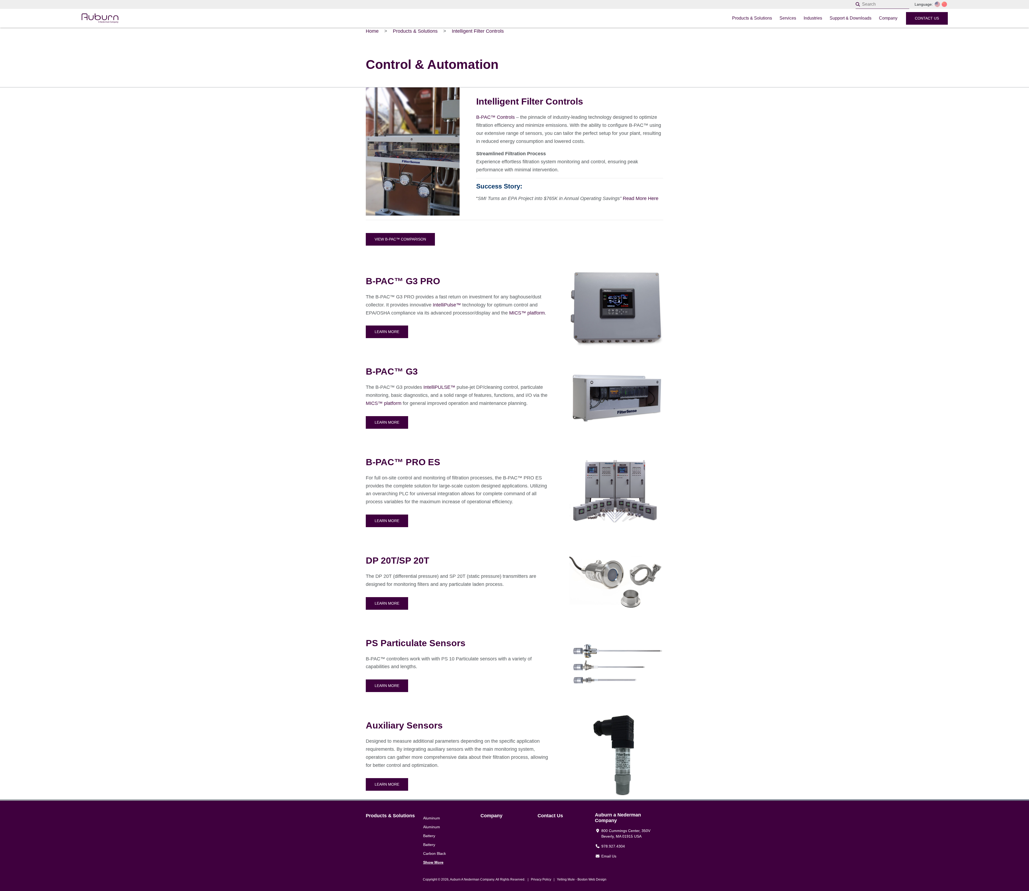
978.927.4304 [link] (613, 846)
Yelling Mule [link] (566, 879)
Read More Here (640, 198)
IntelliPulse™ (447, 305)
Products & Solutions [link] (390, 815)
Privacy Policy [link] (541, 879)
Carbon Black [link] (434, 853)
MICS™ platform (527, 313)
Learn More (387, 332)
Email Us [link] (608, 856)
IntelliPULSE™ (439, 387)
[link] (223, 18)
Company (888, 18)
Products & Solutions (752, 18)
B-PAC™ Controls (495, 117)
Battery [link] (429, 836)
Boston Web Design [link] (591, 879)
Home (372, 31)
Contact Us (927, 18)
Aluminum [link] (431, 818)
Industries (813, 18)
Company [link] (491, 815)
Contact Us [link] (550, 815)
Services (788, 18)
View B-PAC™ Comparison (400, 239)
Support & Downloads (850, 18)
